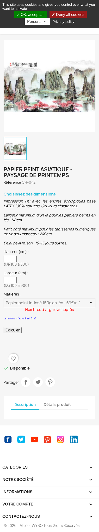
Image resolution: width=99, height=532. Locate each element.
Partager (26, 382)
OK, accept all (32, 15)
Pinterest (50, 382)
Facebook (8, 439)
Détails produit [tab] (57, 404)
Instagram (60, 439)
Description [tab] (25, 404)
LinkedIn (74, 439)
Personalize (37, 22)
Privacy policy (63, 22)
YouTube (34, 439)
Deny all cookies (69, 15)
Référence (12, 182)
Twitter (21, 439)
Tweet (38, 382)
